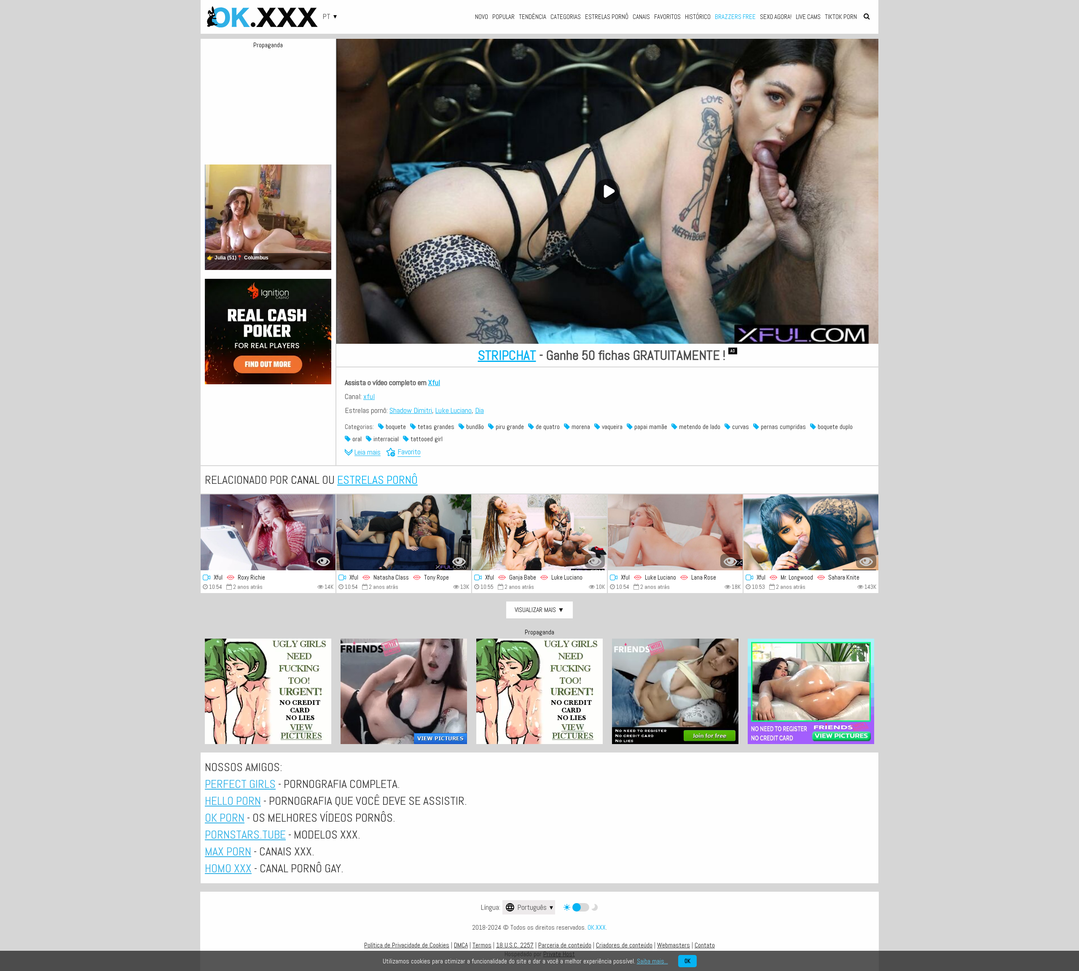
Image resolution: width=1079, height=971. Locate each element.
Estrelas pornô (606, 17)
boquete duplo (834, 426)
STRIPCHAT (507, 355)
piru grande (509, 426)
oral (356, 438)
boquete (395, 426)
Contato (705, 945)
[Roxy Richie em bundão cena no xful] (268, 532)
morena (580, 426)
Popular (503, 17)
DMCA (461, 945)
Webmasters (673, 945)
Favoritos (667, 17)
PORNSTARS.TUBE (245, 834)
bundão (474, 426)
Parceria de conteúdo (564, 945)
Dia (479, 410)
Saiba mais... (652, 961)
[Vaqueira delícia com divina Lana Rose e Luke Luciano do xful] (675, 532)
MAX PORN (228, 851)
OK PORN (224, 817)
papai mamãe (650, 426)
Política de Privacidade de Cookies (406, 945)
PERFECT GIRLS (240, 784)
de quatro (547, 426)
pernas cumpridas (782, 426)
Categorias (565, 17)
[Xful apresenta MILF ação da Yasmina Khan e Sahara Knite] (810, 532)
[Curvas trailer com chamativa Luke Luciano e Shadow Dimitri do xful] (539, 532)
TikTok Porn (841, 17)
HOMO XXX (228, 868)
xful (369, 396)
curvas (739, 426)
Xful (434, 382)
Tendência (532, 17)
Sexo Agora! (776, 17)
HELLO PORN (233, 800)
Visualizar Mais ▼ (539, 609)
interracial (385, 438)
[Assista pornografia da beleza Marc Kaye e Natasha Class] (403, 532)
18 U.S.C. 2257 (515, 945)
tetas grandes (435, 426)
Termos (481, 945)
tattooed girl (426, 438)
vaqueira (611, 426)
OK (687, 961)
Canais (641, 17)
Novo (481, 17)
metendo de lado (698, 426)
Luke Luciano (453, 410)
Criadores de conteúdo (624, 945)
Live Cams (808, 17)
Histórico (698, 17)
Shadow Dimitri (410, 410)
